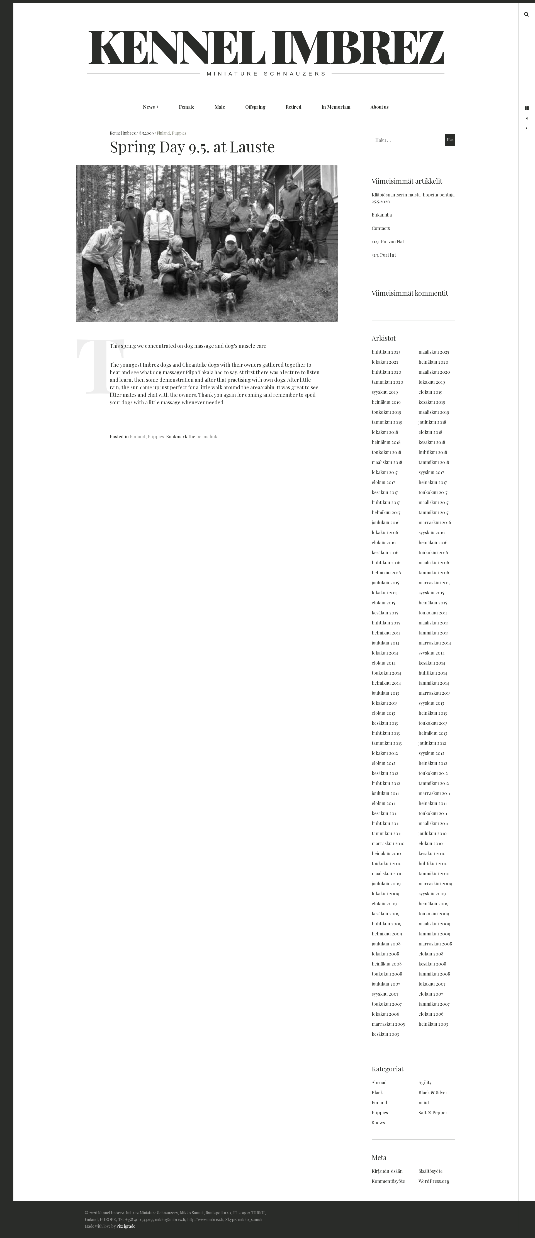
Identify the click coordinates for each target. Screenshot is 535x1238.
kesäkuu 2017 (385, 492)
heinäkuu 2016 (433, 542)
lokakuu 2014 (385, 653)
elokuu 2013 (383, 713)
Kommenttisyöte (388, 1181)
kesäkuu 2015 (385, 613)
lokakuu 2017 (384, 472)
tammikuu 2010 (434, 873)
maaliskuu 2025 (434, 352)
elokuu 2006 (431, 1014)
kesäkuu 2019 (432, 402)
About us (380, 107)
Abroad (379, 1082)
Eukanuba (382, 215)
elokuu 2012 (383, 763)
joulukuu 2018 (432, 422)
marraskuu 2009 (435, 883)
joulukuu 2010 (433, 833)
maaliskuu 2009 (434, 923)
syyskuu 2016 (432, 532)
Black (377, 1092)
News (151, 107)
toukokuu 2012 (433, 773)
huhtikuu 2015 (386, 623)
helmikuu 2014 (386, 683)
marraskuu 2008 (435, 944)
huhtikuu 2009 (387, 923)
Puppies (179, 133)
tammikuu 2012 (434, 783)
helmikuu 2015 (386, 633)
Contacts (381, 228)
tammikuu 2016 (434, 572)
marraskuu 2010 (388, 843)
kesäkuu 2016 (385, 552)
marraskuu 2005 (388, 1024)
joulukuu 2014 (386, 643)
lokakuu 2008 (385, 954)
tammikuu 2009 (434, 934)
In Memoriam (336, 107)
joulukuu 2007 (386, 984)
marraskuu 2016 (435, 522)
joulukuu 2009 (386, 883)
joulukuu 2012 (432, 743)
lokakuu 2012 (385, 753)
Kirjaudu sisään (387, 1171)
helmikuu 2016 (386, 572)
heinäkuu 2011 (433, 803)
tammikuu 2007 (434, 1004)
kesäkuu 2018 (432, 442)
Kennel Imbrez (265, 45)
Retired (293, 107)
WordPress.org (434, 1181)
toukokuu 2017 (433, 492)
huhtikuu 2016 (386, 562)
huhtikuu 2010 (433, 863)
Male (220, 107)
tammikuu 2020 (387, 382)
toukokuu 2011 (433, 813)
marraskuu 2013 (435, 693)
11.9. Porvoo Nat (388, 241)
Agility (425, 1082)
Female (186, 107)
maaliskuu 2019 (434, 412)
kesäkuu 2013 (385, 723)
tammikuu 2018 (434, 462)
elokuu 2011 (383, 803)
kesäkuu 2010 (432, 853)
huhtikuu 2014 (433, 673)
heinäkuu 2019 (386, 402)
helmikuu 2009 (387, 934)
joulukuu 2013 (385, 693)
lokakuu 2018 (385, 432)
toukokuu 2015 (433, 613)
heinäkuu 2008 (387, 964)
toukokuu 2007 (387, 1004)
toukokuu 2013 (433, 723)
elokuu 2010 (431, 843)
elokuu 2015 (383, 602)
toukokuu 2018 (386, 452)
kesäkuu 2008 (432, 964)
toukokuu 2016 (433, 552)
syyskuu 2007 (385, 994)
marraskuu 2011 (434, 793)
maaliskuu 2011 (433, 823)
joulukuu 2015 (385, 582)
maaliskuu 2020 (434, 372)
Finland (163, 133)
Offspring (255, 107)
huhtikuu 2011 (386, 823)
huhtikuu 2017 (386, 502)
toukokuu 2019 (386, 412)
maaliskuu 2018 (387, 462)
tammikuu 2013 (387, 743)
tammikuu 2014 (434, 683)
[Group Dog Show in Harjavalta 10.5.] (527, 128)
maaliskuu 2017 (433, 502)
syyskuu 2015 (431, 592)
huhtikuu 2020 (386, 372)
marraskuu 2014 (435, 643)
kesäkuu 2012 (385, 773)
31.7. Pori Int (384, 255)
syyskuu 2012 (431, 753)
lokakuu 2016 (385, 532)
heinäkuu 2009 (434, 903)
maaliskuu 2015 (434, 623)
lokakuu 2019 (432, 382)
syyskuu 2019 (385, 392)
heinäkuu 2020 (433, 362)
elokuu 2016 (384, 542)
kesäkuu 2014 (432, 663)
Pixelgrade (125, 1226)
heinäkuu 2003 (433, 1024)
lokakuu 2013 (385, 703)
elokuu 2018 (430, 432)
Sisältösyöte (430, 1171)
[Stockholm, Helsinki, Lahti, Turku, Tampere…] (527, 118)
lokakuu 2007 (432, 984)
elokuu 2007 (431, 994)
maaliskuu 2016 (434, 562)
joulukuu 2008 (386, 944)
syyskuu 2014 (432, 653)
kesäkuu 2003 (385, 1034)
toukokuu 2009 (434, 913)
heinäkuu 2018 (386, 442)
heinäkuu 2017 (433, 482)
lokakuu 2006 (385, 1014)
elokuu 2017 (383, 482)
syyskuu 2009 (432, 893)
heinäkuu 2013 (433, 713)
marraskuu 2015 (435, 582)
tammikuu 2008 (434, 974)
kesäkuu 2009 (386, 913)
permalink (206, 436)
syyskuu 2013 (431, 703)
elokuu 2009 (384, 903)
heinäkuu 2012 (433, 763)
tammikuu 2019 (387, 422)
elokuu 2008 (431, 954)
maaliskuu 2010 (387, 873)
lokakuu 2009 (385, 893)
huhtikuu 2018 (433, 452)
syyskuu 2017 (431, 472)
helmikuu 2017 (386, 512)
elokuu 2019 (430, 392)
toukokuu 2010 (387, 863)
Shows (378, 1122)
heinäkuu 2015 (433, 602)
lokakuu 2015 (385, 592)
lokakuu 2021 (385, 362)
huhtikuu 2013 (386, 733)
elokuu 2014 (384, 663)
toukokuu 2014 (386, 673)
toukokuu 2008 (387, 974)
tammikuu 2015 (434, 633)
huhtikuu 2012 (386, 783)
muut (424, 1102)
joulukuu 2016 (386, 522)
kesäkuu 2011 (385, 813)
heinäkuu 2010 (386, 853)
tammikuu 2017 (433, 512)
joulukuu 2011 (385, 793)
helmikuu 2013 (433, 733)
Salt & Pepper (433, 1112)
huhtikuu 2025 (386, 352)
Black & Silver (433, 1092)
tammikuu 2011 (387, 833)
